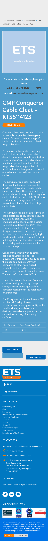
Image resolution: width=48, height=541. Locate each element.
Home (18, 21)
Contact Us (6, 425)
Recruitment (6, 412)
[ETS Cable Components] (11, 378)
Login (9, 384)
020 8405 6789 (15, 451)
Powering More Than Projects (13, 433)
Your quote (12, 392)
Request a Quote (8, 407)
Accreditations (7, 430)
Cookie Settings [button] (21, 535)
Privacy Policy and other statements (15, 415)
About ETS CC (7, 422)
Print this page (13, 125)
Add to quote (12, 350)
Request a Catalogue (10, 428)
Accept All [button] (8, 535)
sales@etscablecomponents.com (28, 93)
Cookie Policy (7, 420)
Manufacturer (29, 21)
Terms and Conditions (10, 417)
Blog (4, 409)
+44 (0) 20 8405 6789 (24, 88)
